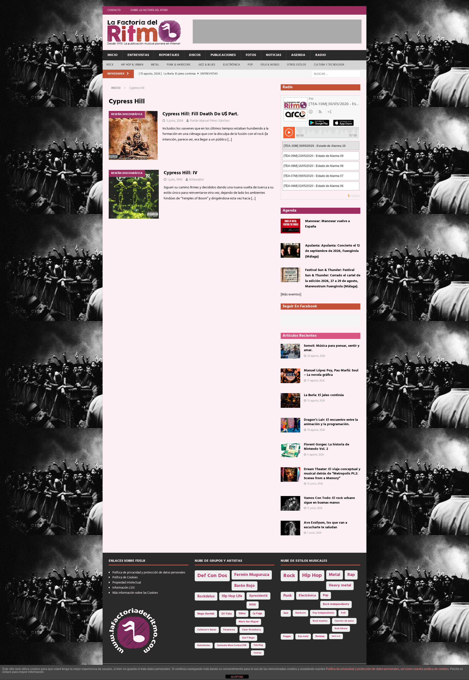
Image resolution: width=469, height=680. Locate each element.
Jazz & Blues (206, 65)
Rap (351, 574)
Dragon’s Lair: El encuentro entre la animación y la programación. (331, 422)
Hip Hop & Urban (132, 65)
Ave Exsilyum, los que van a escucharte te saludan (325, 525)
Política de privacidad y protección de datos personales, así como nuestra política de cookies (387, 669)
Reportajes (169, 55)
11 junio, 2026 (314, 508)
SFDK (252, 604)
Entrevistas (138, 55)
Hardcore (300, 613)
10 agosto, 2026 (316, 430)
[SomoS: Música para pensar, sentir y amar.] (290, 351)
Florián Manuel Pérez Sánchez (210, 120)
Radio (320, 55)
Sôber (242, 614)
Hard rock (336, 636)
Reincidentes (203, 645)
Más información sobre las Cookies (135, 592)
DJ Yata (227, 614)
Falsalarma (229, 630)
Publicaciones (223, 55)
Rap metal (303, 636)
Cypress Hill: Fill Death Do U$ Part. (200, 114)
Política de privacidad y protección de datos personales (148, 572)
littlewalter (196, 179)
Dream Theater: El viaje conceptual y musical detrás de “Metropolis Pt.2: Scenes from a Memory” (332, 473)
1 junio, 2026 (314, 533)
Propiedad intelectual (126, 582)
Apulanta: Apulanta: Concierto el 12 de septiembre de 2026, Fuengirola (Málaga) (332, 251)
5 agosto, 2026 (315, 455)
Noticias (273, 55)
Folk (343, 613)
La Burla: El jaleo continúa (324, 395)
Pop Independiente (323, 613)
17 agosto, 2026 (316, 380)
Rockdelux (206, 596)
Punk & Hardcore (179, 65)
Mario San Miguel (248, 622)
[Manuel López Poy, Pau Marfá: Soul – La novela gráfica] (290, 375)
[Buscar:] (335, 74)
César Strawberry (251, 630)
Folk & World (270, 65)
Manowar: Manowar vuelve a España (327, 223)
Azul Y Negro (248, 638)
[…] (229, 139)
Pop (250, 65)
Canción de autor (344, 621)
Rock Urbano (341, 628)
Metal (155, 65)
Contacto (114, 10)
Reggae (287, 636)
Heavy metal (340, 585)
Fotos (251, 55)
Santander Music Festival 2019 (231, 645)
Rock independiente (336, 604)
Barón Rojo (244, 586)
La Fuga (257, 614)
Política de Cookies (125, 577)
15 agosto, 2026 (316, 401)
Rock (110, 65)
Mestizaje (320, 636)
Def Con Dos (212, 576)
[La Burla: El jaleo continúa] (290, 400)
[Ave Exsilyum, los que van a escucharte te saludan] (290, 528)
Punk (287, 596)
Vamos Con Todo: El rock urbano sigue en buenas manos (329, 500)
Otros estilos (296, 65)
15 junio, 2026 (315, 484)
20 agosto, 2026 (316, 356)
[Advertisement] (282, 31)
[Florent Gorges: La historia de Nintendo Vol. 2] (290, 450)
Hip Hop (312, 575)
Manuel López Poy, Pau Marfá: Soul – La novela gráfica (331, 373)
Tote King (258, 645)
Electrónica (231, 65)
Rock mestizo (320, 621)
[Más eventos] (291, 294)
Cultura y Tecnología (329, 65)
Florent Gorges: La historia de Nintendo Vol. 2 (326, 447)
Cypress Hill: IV (180, 173)
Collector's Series (206, 630)
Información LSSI (123, 587)
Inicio (112, 55)
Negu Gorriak (205, 613)
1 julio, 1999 (175, 179)
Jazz (285, 613)
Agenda (298, 55)
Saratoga (257, 652)
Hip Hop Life (232, 596)
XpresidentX (258, 596)
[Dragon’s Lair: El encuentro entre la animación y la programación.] (290, 425)
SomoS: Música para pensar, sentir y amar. (331, 348)
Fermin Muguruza (251, 574)
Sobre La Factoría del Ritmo (149, 10)
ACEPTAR (237, 676)
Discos (195, 55)
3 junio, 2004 (174, 120)
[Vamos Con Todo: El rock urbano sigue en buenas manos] (290, 503)
